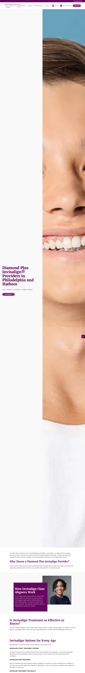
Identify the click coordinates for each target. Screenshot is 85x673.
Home (3, 289)
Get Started (8, 294)
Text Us (56, 5)
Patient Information (38, 5)
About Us (24, 5)
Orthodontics (17, 289)
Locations (47, 5)
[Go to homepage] (8, 5)
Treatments (30, 5)
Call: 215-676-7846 (67, 5)
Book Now (76, 5)
